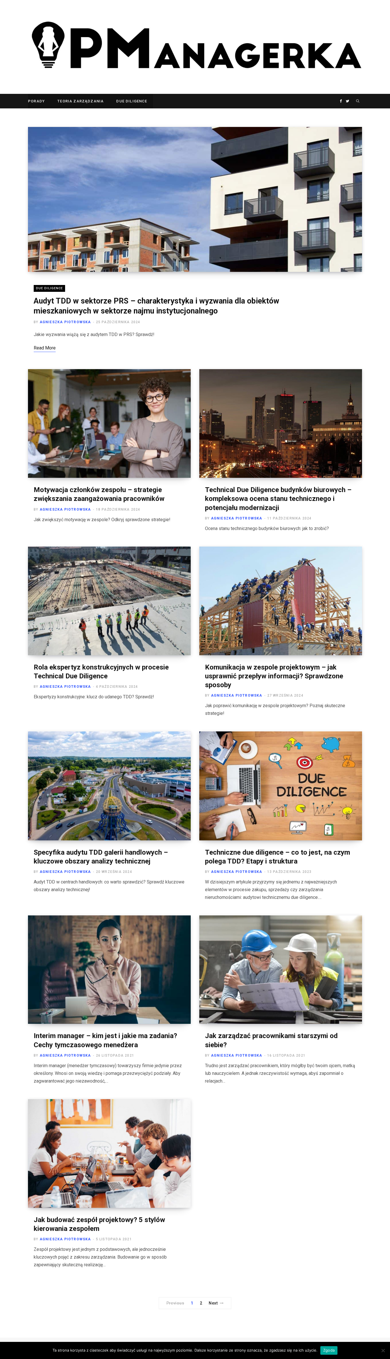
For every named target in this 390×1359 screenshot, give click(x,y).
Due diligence (131, 101)
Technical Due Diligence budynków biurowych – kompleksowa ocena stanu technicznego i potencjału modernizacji (278, 498)
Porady (36, 101)
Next (213, 1303)
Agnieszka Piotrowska (65, 322)
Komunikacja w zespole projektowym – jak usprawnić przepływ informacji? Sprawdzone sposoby (274, 676)
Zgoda (329, 1350)
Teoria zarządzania (80, 101)
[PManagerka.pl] (195, 47)
